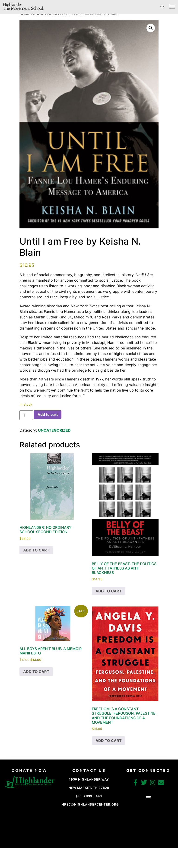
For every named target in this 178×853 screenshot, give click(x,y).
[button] (150, 28)
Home (24, 14)
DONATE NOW (30, 770)
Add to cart (48, 414)
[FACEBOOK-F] (135, 782)
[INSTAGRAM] (152, 782)
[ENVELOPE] (161, 782)
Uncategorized (48, 14)
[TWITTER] (144, 782)
